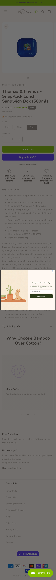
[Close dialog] (53, 272)
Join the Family (41, 296)
